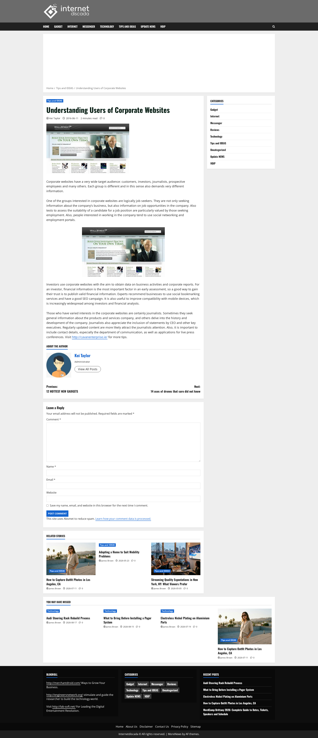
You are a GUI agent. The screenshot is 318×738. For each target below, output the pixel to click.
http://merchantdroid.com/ (63, 683)
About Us (131, 726)
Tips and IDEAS (127, 26)
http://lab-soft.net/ (64, 706)
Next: (175, 388)
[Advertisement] (159, 61)
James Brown (55, 588)
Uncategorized (218, 150)
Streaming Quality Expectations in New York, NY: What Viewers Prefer (174, 581)
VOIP (162, 26)
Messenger (88, 26)
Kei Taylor (54, 118)
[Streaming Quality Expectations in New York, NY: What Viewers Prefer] (175, 559)
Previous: (62, 388)
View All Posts (87, 369)
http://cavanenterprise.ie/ (89, 337)
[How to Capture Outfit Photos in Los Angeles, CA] (71, 559)
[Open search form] (273, 27)
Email (50, 479)
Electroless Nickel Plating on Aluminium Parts (185, 620)
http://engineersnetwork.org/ (64, 695)
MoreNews (174, 734)
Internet (72, 26)
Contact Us (162, 726)
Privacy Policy (179, 726)
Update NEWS (148, 26)
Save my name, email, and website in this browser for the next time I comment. (99, 505)
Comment (53, 419)
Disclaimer (146, 726)
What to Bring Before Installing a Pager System (127, 620)
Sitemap (195, 726)
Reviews (214, 130)
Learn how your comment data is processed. (123, 519)
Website (51, 492)
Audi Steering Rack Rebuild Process (68, 618)
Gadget (58, 26)
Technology (107, 26)
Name (51, 466)
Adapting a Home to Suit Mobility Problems (119, 554)
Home (46, 26)
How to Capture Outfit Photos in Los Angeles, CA (68, 581)
